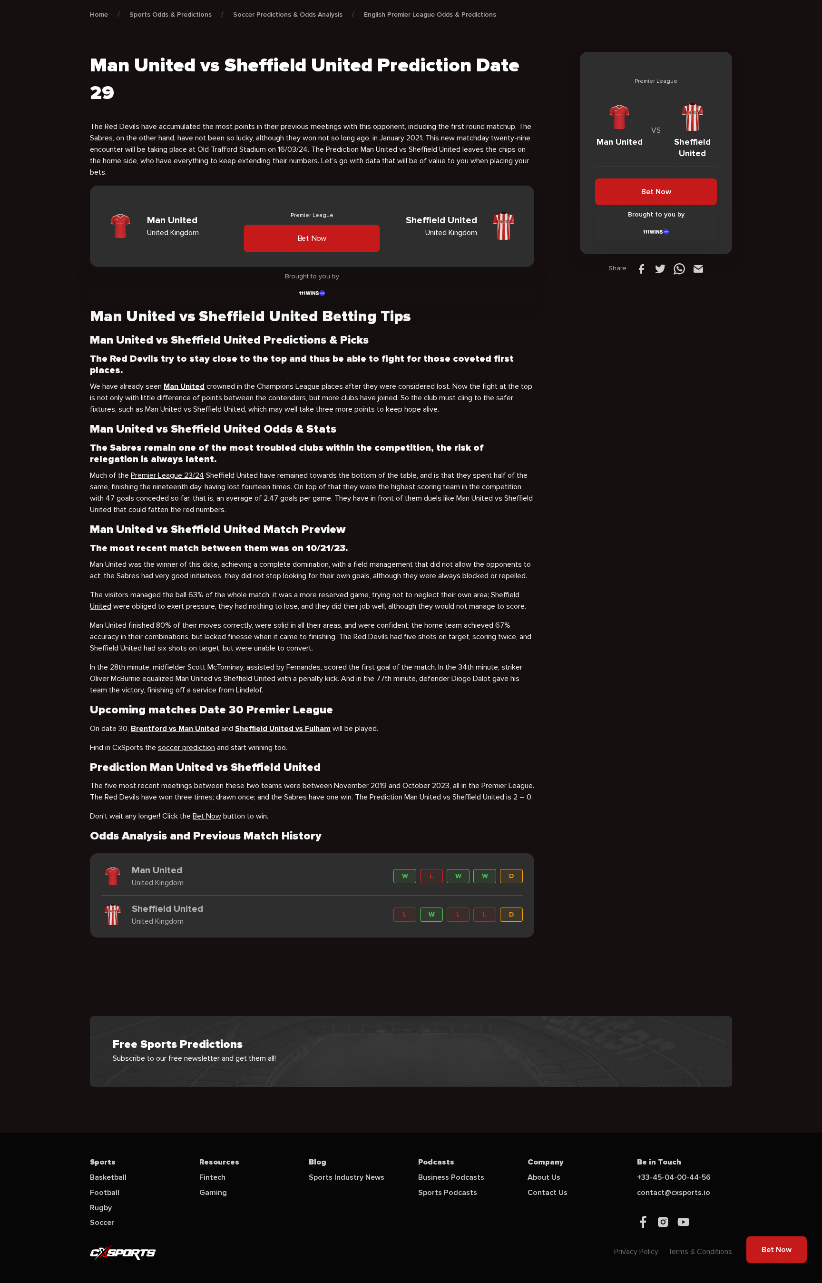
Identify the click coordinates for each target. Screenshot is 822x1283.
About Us (544, 1177)
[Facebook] (641, 268)
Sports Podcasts (447, 1192)
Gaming (213, 1192)
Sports (103, 1162)
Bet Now (312, 238)
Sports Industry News (346, 1177)
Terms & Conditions (700, 1251)
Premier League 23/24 (167, 475)
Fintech (212, 1177)
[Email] (698, 268)
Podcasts (436, 1162)
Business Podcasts (451, 1177)
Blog (317, 1162)
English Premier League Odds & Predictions (430, 14)
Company (546, 1162)
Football (104, 1192)
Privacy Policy (636, 1251)
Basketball (108, 1177)
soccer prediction (186, 747)
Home (99, 14)
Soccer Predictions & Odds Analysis (287, 14)
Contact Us (548, 1192)
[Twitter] (660, 268)
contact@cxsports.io (673, 1192)
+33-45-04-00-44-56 (674, 1177)
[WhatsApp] (679, 268)
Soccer (102, 1222)
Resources (219, 1162)
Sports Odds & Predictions (170, 14)
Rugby (101, 1208)
